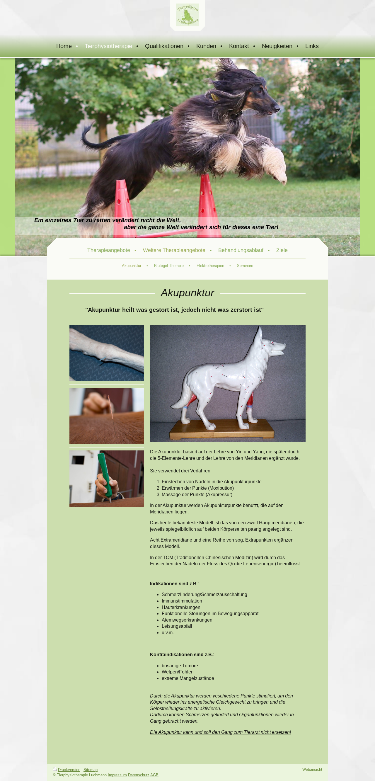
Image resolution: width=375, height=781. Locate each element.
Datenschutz (138, 775)
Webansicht (312, 769)
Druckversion (69, 770)
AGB (154, 775)
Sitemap (90, 770)
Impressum (117, 775)
